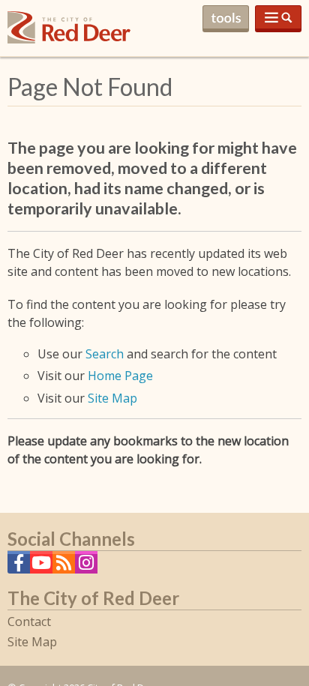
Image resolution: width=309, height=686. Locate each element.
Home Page (120, 375)
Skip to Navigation (278, 18)
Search (105, 354)
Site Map (112, 398)
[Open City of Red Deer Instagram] (86, 566)
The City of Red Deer (69, 39)
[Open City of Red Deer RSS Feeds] (63, 566)
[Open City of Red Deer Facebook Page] (19, 566)
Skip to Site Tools (225, 18)
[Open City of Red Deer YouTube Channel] (41, 566)
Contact (29, 621)
